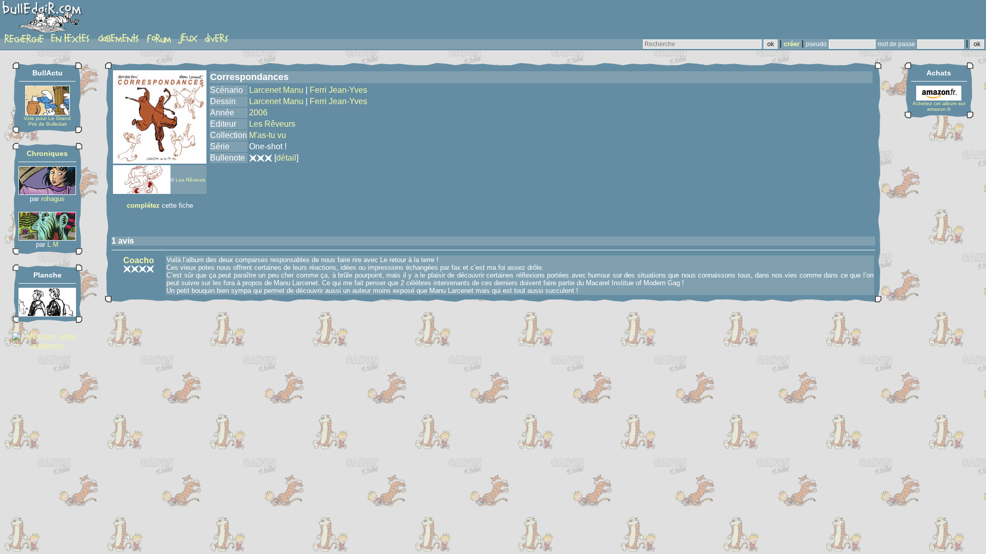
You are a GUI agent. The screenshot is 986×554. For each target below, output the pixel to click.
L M (53, 244)
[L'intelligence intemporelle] (47, 192)
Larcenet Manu (276, 90)
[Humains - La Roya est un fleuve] (47, 313)
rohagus (53, 199)
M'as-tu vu (267, 135)
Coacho (138, 260)
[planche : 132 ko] (141, 191)
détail (286, 157)
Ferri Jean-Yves (338, 90)
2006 (258, 112)
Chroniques (47, 153)
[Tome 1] (47, 237)
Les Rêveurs (190, 180)
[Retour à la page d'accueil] (43, 19)
